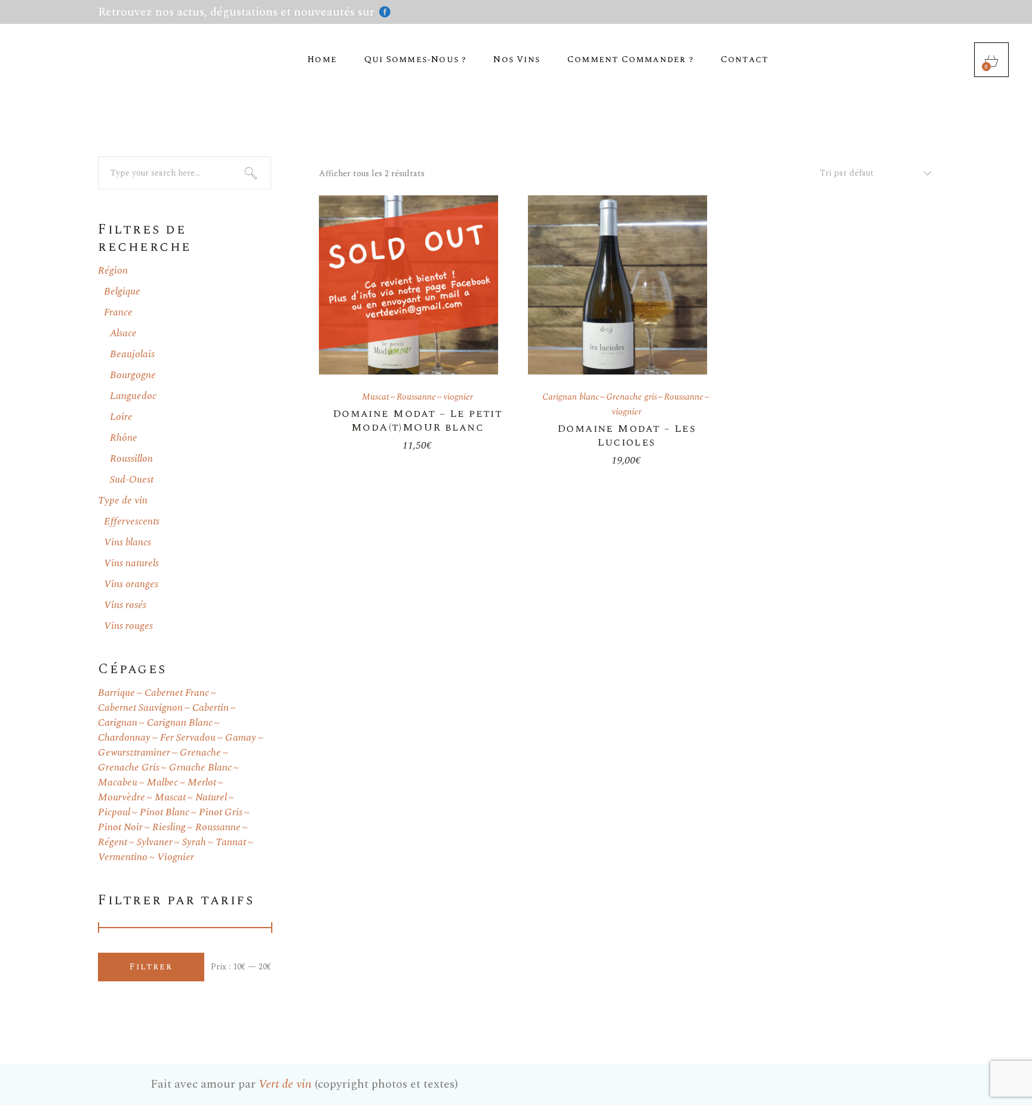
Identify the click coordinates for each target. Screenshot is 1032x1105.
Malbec (162, 782)
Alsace (123, 333)
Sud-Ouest (131, 479)
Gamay (240, 737)
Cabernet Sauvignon (140, 708)
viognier (458, 397)
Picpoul (114, 812)
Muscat (375, 397)
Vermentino (123, 857)
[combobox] (871, 173)
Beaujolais (132, 354)
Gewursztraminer (134, 752)
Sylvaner (155, 842)
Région (113, 270)
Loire (121, 417)
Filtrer (151, 967)
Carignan (117, 723)
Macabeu (117, 782)
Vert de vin (285, 1084)
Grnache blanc (200, 767)
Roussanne (416, 397)
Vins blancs (127, 542)
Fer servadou (188, 737)
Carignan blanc (570, 397)
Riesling (169, 827)
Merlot (202, 782)
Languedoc (133, 396)
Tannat (231, 842)
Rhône (123, 438)
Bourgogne (133, 375)
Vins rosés (125, 605)
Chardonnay (124, 737)
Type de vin (123, 500)
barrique (116, 693)
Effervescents (131, 521)
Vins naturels (131, 563)
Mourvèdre (121, 797)
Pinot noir (120, 827)
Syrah (194, 842)
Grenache (200, 752)
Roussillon (131, 458)
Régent (112, 842)
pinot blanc (164, 812)
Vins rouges (128, 626)
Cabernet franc (177, 693)
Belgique (122, 291)
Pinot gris (220, 812)
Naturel (211, 797)
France (118, 312)
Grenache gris (631, 397)
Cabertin (210, 708)
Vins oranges (131, 584)
